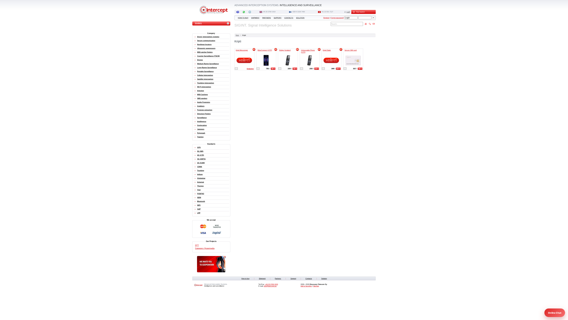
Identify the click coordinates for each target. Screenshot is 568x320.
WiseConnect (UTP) (265, 50)
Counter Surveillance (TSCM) (208, 56)
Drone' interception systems (208, 37)
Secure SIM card (350, 50)
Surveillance (202, 118)
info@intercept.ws (270, 286)
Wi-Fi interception (204, 87)
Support (277, 18)
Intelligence (201, 121)
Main (237, 35)
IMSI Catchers (202, 94)
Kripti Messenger (242, 50)
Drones (200, 60)
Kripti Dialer (327, 50)
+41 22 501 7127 (327, 12)
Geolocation (202, 125)
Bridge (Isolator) (285, 50)
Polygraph (201, 133)
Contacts (288, 18)
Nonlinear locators (204, 44)
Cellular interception (205, 75)
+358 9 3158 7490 (298, 12)
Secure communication (206, 40)
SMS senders (202, 98)
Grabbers (200, 106)
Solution (300, 18)
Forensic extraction (204, 110)
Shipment (255, 18)
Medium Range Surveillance (208, 64)
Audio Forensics (203, 102)
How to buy (243, 18)
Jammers (200, 129)
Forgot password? (337, 18)
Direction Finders (204, 114)
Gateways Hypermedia (204, 248)
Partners (266, 18)
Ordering (250, 69)
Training (200, 137)
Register (326, 18)
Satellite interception (205, 79)
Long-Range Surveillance (207, 67)
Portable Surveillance (205, 71)
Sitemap (316, 286)
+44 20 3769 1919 (269, 12)
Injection (200, 91)
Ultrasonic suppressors (206, 48)
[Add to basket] (273, 69)
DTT (197, 245)
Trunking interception (205, 83)
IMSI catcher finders (205, 52)
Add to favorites (306, 286)
